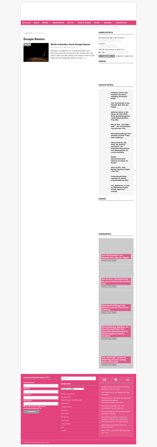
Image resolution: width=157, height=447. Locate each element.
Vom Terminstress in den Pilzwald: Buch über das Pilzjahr (120, 105)
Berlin (36, 23)
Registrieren (128, 56)
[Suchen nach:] (123, 27)
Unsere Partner (66, 424)
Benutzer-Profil (66, 397)
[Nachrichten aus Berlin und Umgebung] (78, 19)
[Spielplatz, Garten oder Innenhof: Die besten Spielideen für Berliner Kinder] (105, 95)
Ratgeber (107, 23)
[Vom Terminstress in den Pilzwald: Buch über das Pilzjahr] (105, 105)
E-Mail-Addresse (28, 382)
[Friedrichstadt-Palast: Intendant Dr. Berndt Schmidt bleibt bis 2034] (105, 178)
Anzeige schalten (66, 407)
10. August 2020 (57, 47)
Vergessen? (120, 56)
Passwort (102, 44)
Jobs (62, 427)
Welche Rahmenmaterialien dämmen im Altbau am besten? (119, 160)
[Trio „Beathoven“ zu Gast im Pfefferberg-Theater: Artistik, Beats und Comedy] (105, 188)
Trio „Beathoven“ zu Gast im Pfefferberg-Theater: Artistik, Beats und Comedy (120, 188)
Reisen (96, 23)
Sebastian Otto (70, 47)
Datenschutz (65, 413)
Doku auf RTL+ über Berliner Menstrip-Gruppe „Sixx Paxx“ (120, 169)
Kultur (70, 23)
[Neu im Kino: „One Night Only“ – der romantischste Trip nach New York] (105, 127)
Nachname (27, 394)
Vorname (26, 388)
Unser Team (65, 420)
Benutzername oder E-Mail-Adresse (111, 38)
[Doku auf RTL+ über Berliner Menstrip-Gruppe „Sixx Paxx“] (105, 169)
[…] (84, 58)
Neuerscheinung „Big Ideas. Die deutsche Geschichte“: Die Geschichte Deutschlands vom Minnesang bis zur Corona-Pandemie (120, 147)
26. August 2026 (108, 286)
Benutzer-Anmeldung (68, 394)
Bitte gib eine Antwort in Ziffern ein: (111, 49)
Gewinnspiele (121, 23)
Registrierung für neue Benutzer (71, 400)
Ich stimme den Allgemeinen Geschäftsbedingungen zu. (34, 407)
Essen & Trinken (84, 23)
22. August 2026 (108, 364)
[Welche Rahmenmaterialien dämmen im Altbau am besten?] (105, 159)
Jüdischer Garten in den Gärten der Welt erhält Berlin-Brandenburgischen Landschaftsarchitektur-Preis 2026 (120, 116)
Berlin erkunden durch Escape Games (70, 44)
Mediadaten (65, 403)
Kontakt (63, 430)
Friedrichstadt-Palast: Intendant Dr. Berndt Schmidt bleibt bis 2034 (119, 178)
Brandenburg (58, 23)
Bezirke (45, 23)
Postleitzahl (27, 400)
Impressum (64, 410)
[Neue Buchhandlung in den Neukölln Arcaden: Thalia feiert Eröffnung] (105, 136)
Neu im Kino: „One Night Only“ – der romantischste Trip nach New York (120, 126)
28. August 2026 (108, 260)
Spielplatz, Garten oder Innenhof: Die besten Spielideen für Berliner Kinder (119, 95)
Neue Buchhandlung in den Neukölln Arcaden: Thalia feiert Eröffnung (121, 135)
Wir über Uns (65, 417)
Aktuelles (26, 23)
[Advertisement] (115, 216)
